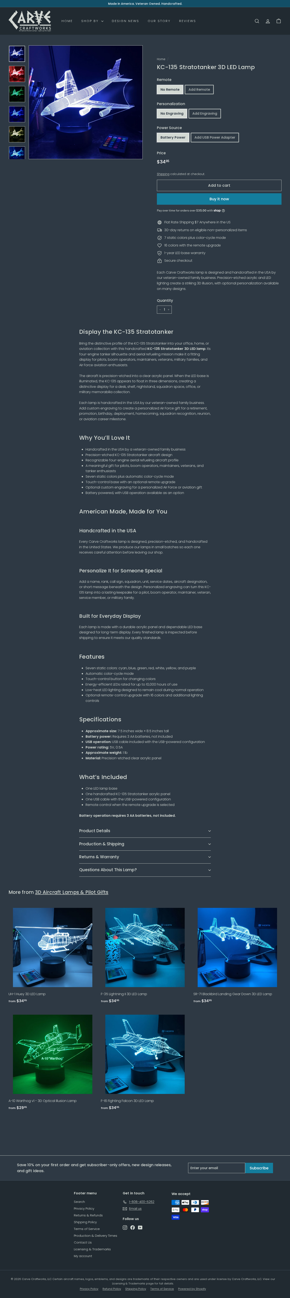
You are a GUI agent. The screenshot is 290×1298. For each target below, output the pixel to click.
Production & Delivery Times (95, 1235)
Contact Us (83, 1242)
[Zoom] (85, 102)
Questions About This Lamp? (108, 870)
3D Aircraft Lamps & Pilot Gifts (71, 892)
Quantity (165, 300)
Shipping (163, 174)
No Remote (170, 89)
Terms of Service (87, 1229)
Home (67, 21)
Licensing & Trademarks (92, 1249)
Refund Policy (112, 1289)
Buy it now (219, 199)
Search (79, 1201)
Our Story (159, 21)
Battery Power (173, 137)
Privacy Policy (84, 1208)
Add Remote (199, 89)
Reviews (187, 21)
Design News (125, 21)
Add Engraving (204, 113)
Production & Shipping (101, 844)
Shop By (90, 21)
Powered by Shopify (192, 1289)
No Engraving (171, 113)
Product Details (94, 831)
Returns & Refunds (88, 1215)
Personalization (171, 103)
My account (83, 1256)
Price (161, 153)
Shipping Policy (85, 1222)
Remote (164, 79)
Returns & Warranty (99, 857)
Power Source (169, 127)
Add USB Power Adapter (214, 137)
